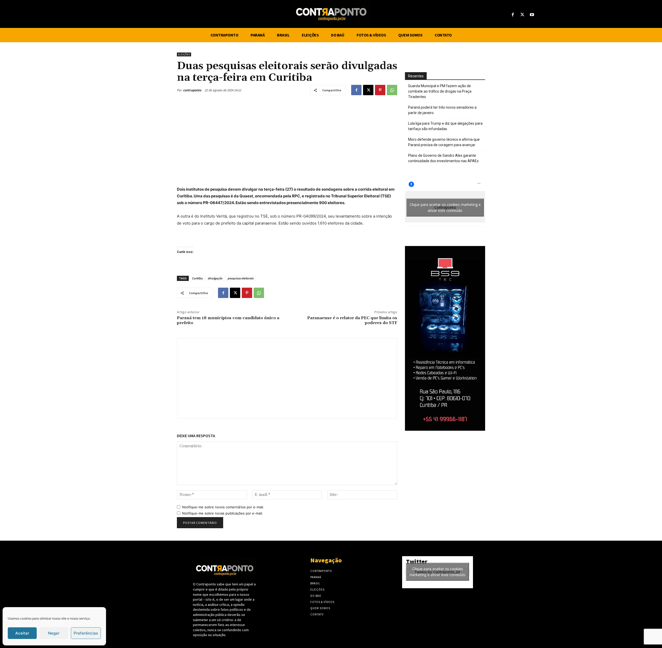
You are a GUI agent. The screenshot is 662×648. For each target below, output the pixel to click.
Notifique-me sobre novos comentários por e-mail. (223, 507)
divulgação (215, 278)
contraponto (192, 90)
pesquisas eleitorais (240, 278)
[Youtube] (532, 14)
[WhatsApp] (392, 90)
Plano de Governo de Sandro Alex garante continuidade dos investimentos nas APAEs (443, 158)
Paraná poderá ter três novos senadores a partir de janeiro (442, 110)
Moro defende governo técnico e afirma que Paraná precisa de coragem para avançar (444, 142)
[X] (522, 14)
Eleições (184, 54)
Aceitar (22, 633)
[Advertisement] (287, 139)
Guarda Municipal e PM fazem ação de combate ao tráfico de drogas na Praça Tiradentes (439, 91)
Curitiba (197, 278)
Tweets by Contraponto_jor (437, 572)
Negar (53, 633)
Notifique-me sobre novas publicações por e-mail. (222, 513)
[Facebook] (512, 14)
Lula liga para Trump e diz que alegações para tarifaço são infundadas (445, 126)
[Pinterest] (380, 90)
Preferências (86, 633)
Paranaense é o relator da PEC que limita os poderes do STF (352, 320)
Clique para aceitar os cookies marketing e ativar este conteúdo (445, 207)
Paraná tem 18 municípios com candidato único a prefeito (228, 320)
